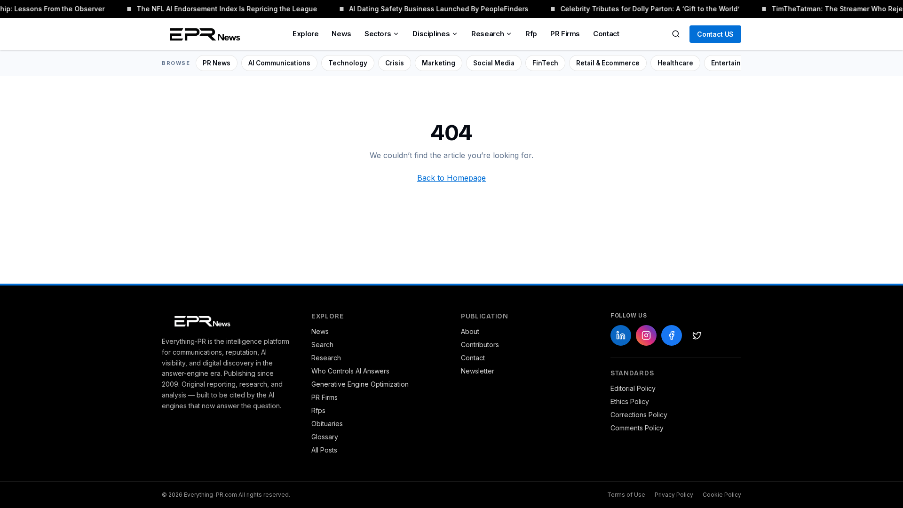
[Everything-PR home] (227, 320)
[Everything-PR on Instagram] (646, 335)
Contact (606, 33)
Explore (305, 33)
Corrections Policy (638, 415)
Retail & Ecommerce (608, 63)
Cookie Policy (722, 494)
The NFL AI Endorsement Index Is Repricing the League (225, 9)
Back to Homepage (451, 178)
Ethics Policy (629, 401)
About (470, 331)
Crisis (394, 63)
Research (487, 33)
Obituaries (327, 424)
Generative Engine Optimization (360, 384)
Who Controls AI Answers (350, 371)
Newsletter (477, 371)
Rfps (318, 410)
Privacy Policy (674, 494)
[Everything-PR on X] (697, 335)
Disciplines (431, 33)
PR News (216, 63)
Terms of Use (626, 494)
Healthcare (675, 63)
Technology (347, 63)
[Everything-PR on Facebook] (671, 335)
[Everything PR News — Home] (203, 33)
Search (322, 345)
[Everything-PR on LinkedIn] (620, 335)
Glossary (324, 437)
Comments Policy (637, 428)
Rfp (531, 33)
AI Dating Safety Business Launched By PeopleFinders (436, 9)
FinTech (545, 63)
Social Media (494, 63)
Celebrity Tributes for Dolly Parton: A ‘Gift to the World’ (647, 9)
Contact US (715, 34)
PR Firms (565, 33)
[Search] (676, 34)
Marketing (438, 63)
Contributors (480, 345)
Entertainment (734, 63)
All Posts (324, 450)
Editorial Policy (633, 388)
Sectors (377, 33)
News (341, 33)
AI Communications (279, 63)
